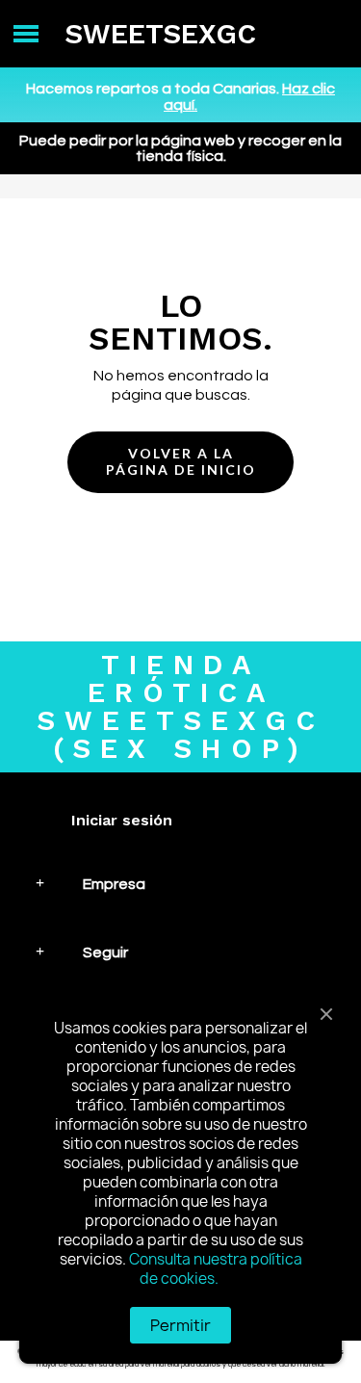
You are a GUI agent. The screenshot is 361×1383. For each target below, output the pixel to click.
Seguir (105, 952)
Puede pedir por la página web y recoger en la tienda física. (180, 148)
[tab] (180, 883)
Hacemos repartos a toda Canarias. (180, 97)
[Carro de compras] (332, 34)
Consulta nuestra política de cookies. (215, 1269)
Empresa (114, 884)
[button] (180, 462)
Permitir (180, 1325)
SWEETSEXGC (160, 33)
